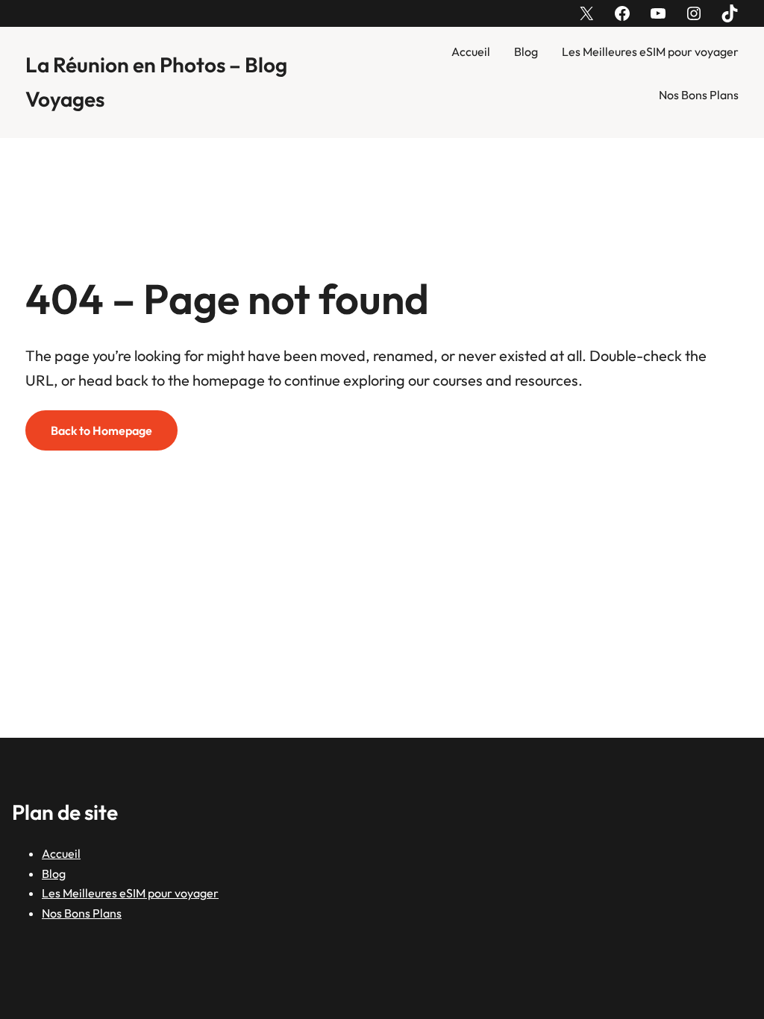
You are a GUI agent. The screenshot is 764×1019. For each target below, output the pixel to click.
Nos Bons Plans (699, 94)
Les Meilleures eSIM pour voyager (650, 51)
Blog (526, 51)
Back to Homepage (101, 430)
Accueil (470, 51)
